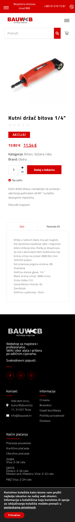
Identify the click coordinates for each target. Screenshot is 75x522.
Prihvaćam (14, 515)
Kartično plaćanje (17, 448)
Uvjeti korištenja (50, 410)
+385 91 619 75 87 (54, 6)
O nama (45, 400)
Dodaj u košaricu (44, 170)
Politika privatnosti (52, 415)
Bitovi (28, 154)
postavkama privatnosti (20, 507)
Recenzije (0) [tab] (53, 226)
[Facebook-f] (10, 375)
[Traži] (57, 33)
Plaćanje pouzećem (18, 443)
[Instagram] (20, 375)
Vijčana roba (42, 154)
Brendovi (45, 405)
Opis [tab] (22, 226)
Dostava (45, 420)
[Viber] (31, 375)
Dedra (22, 159)
